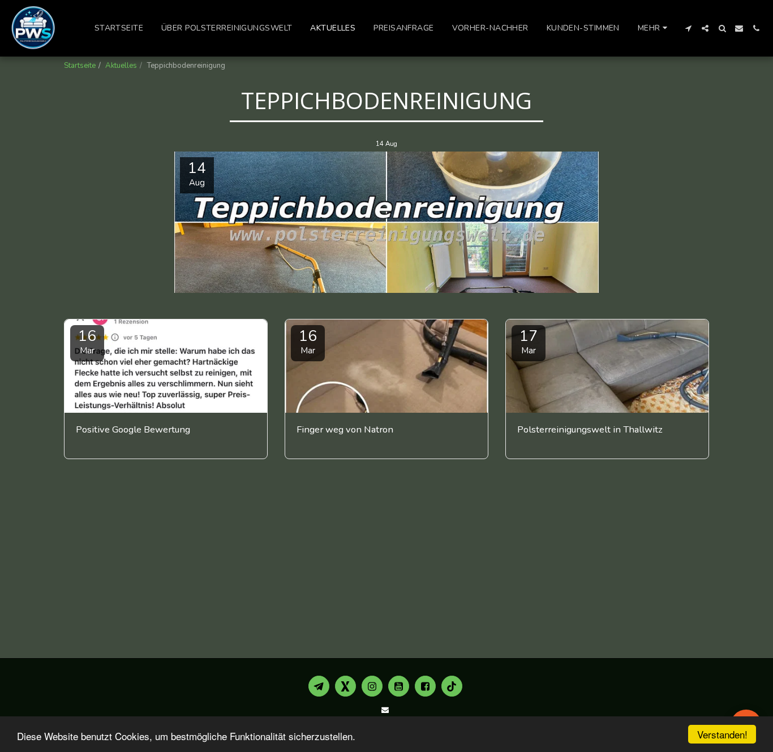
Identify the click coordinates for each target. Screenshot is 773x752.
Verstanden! (722, 734)
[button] (688, 28)
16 (87, 341)
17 (528, 341)
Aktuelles (121, 65)
